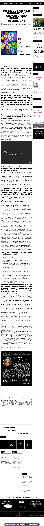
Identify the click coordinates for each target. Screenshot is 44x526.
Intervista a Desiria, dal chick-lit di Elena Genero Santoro (27, 477)
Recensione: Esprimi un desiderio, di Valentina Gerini (17, 469)
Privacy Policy (22, 501)
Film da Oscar (3, 24)
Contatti (20, 515)
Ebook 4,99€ (36, 93)
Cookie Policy (22, 502)
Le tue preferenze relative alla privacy (27, 524)
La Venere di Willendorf (23, 433)
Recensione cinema (28, 24)
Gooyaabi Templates (9, 513)
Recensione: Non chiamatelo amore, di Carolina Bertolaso (17, 462)
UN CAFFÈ (16, 397)
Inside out (7, 24)
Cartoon (30, 23)
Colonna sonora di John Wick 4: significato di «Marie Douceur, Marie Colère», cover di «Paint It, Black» (6, 464)
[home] (6, 3)
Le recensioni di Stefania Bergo (14, 24)
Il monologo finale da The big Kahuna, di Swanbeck (38, 29)
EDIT (17, 25)
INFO (34, 96)
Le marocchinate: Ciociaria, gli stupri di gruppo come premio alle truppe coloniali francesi (38, 50)
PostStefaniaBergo (22, 24)
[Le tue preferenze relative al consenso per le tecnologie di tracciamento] (42, 524)
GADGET (28, 397)
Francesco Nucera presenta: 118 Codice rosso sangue (27, 489)
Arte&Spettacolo (26, 23)
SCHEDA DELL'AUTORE (26, 383)
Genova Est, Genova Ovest (37, 111)
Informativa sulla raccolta (11, 524)
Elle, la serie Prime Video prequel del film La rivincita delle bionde (6, 456)
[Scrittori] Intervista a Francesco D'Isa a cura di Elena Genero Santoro (8, 429)
